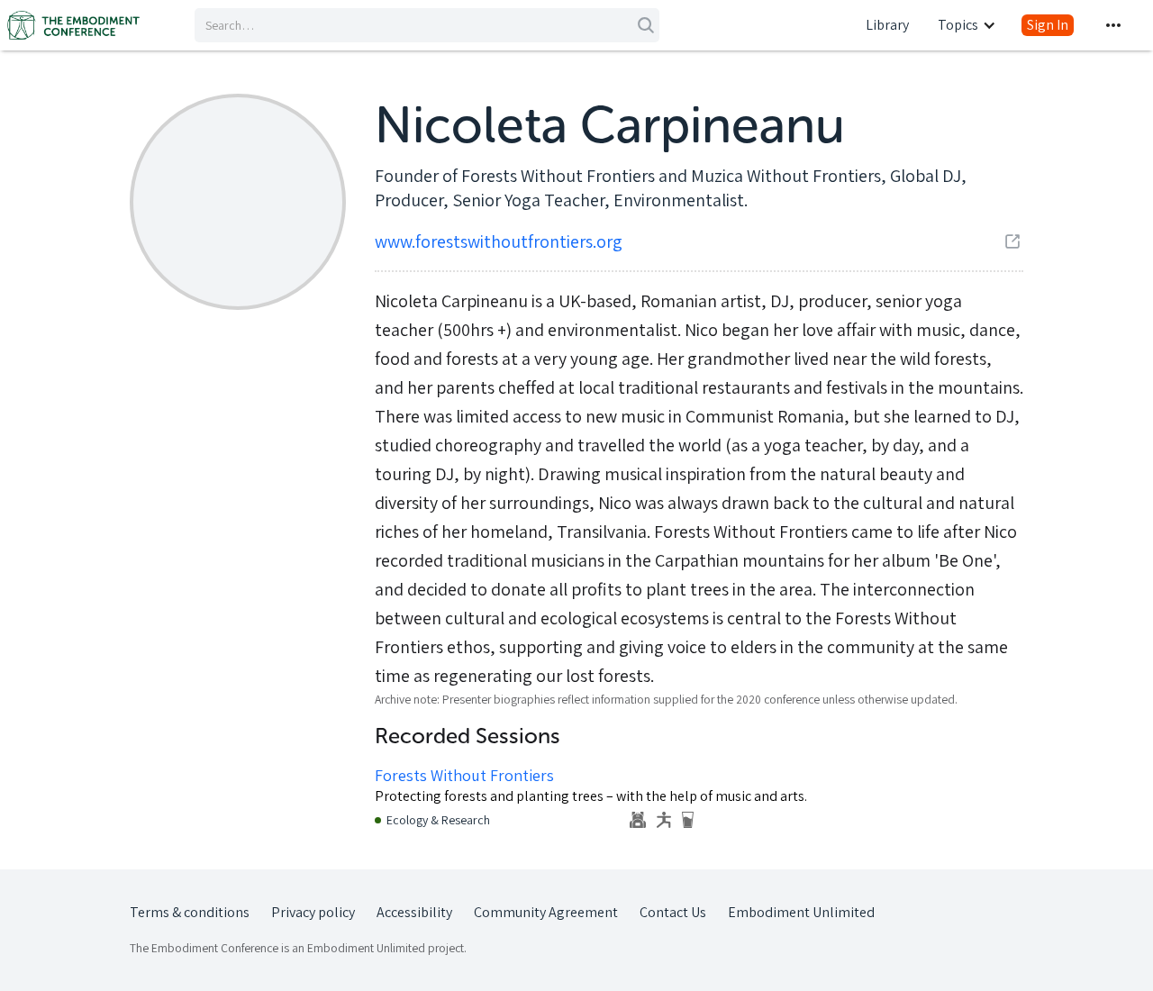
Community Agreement (546, 912)
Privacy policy (313, 912)
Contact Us (673, 912)
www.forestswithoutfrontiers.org (498, 241)
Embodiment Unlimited (801, 912)
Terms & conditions (190, 912)
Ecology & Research (438, 820)
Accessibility (414, 912)
